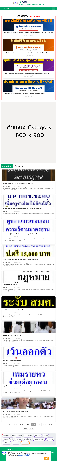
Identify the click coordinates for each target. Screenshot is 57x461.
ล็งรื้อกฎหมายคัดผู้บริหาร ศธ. (10, 285)
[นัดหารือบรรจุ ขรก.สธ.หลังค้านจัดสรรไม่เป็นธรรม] (28, 403)
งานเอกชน (18, 439)
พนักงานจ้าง (50, 439)
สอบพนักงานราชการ (17, 435)
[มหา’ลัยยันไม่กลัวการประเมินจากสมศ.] (28, 327)
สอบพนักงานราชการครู (39, 439)
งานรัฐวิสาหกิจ (6, 443)
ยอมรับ (46, 458)
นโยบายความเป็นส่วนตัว (24, 455)
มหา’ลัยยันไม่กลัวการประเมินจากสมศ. (12, 335)
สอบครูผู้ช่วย (6, 435)
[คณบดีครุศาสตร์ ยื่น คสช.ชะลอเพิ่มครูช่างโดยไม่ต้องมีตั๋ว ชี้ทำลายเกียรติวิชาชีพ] (28, 201)
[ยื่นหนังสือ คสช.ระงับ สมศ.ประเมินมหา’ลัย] (28, 302)
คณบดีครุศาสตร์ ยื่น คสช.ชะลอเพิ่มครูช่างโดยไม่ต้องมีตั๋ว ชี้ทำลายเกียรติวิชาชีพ (22, 208)
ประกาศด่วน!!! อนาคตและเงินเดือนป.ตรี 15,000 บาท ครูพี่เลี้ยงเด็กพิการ (20, 259)
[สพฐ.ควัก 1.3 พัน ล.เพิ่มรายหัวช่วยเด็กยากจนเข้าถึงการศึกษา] (28, 378)
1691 (27, 425)
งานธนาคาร (16, 443)
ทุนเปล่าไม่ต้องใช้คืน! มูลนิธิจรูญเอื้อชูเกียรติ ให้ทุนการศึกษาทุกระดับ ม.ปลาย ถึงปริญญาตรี (26, 73)
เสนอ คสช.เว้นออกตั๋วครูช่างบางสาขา (12, 361)
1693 (38, 425)
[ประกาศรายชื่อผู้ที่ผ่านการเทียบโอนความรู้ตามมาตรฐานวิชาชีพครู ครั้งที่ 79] (28, 226)
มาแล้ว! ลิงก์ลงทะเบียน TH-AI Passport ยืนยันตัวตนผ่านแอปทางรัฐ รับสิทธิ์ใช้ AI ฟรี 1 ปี (26, 53)
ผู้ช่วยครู (46, 435)
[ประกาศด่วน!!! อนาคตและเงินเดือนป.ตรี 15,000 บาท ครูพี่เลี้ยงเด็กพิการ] (28, 251)
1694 (44, 425)
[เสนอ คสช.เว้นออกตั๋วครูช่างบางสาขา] (28, 353)
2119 (31, 428)
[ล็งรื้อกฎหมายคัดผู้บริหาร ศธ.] (28, 277)
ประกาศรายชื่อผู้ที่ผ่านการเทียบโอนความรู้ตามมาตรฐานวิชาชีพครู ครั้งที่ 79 (21, 234)
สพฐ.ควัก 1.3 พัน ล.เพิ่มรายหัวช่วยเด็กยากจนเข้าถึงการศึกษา (18, 386)
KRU (24, 2)
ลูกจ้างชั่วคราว (27, 439)
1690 (21, 425)
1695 (50, 425)
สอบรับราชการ (25, 443)
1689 (15, 425)
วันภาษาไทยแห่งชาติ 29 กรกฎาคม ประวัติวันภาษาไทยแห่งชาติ (18, 183)
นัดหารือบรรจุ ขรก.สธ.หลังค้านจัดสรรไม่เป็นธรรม (15, 411)
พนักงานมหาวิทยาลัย (8, 439)
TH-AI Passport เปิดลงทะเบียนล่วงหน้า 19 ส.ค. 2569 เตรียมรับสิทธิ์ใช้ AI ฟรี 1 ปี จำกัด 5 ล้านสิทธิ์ (28, 33)
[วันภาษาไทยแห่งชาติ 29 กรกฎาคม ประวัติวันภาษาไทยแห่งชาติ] (28, 175)
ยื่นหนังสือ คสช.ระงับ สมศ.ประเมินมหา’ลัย (13, 310)
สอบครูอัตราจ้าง (28, 435)
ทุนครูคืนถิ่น (38, 435)
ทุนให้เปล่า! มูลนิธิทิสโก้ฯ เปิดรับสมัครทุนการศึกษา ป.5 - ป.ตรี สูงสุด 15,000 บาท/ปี (24, 93)
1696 (25, 428)
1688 (10, 425)
